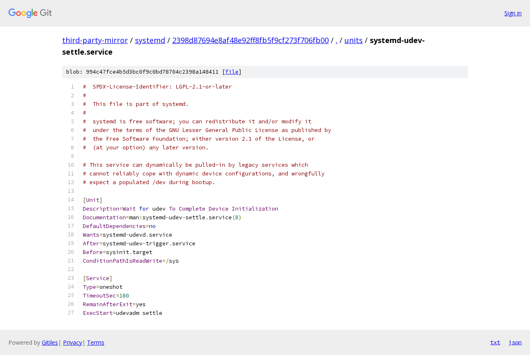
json (515, 342)
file (231, 71)
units (353, 40)
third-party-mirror (95, 40)
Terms (95, 342)
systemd (150, 40)
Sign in (513, 13)
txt (495, 342)
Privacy (72, 342)
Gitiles (50, 342)
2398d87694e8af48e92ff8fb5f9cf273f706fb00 (250, 40)
